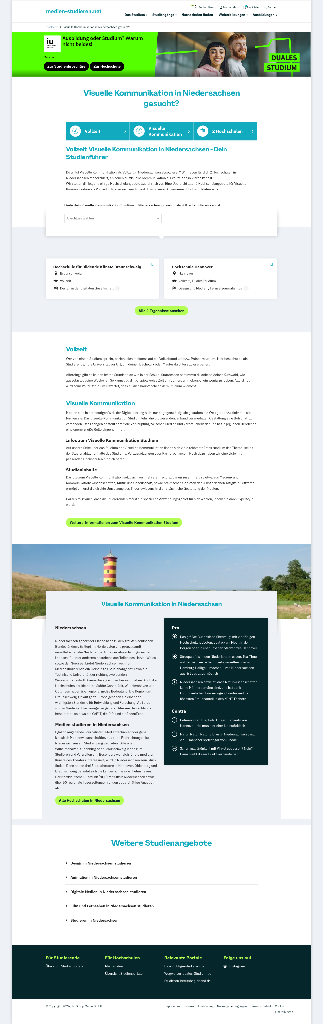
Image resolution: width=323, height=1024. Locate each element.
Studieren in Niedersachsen (94, 920)
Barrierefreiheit (260, 1006)
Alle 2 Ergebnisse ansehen (161, 310)
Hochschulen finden (197, 15)
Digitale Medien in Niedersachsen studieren (108, 891)
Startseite (52, 27)
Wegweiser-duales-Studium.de (187, 973)
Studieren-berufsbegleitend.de (187, 981)
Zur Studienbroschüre (66, 66)
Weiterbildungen (232, 15)
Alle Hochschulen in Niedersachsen (89, 800)
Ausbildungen (264, 15)
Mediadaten (114, 966)
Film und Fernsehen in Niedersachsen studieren (112, 905)
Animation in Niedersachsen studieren (103, 877)
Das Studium (135, 15)
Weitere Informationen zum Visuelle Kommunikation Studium (124, 522)
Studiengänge (163, 15)
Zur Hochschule (107, 66)
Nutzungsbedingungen (232, 1006)
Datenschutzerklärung (198, 1006)
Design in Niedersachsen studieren (100, 863)
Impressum (172, 1006)
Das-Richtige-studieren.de (184, 966)
